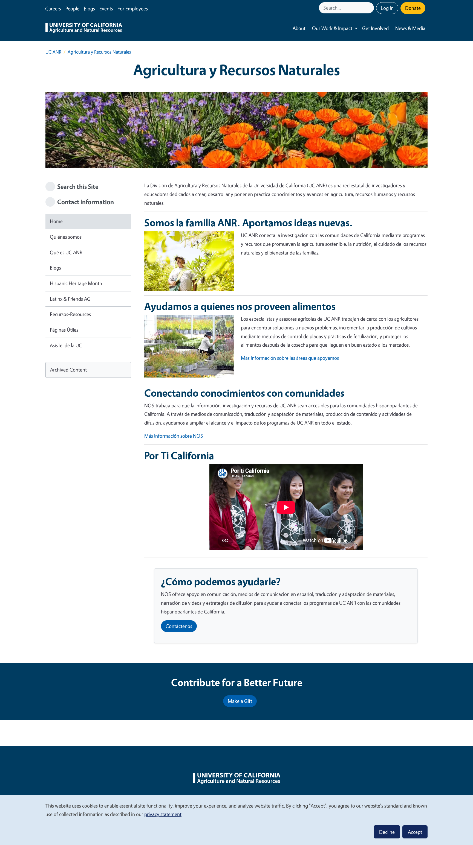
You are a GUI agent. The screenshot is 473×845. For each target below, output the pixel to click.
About (299, 28)
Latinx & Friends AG (70, 299)
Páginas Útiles (64, 329)
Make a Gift (240, 701)
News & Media (410, 28)
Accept (415, 832)
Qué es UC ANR (66, 252)
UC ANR (53, 52)
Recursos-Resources (70, 314)
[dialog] (236, 819)
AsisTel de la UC (66, 345)
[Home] (83, 28)
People (72, 8)
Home (56, 221)
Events (106, 8)
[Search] (370, 7)
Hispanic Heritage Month (76, 283)
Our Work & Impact (332, 28)
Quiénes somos (66, 236)
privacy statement (162, 814)
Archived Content (68, 369)
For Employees (132, 8)
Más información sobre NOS (173, 435)
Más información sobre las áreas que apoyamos (290, 358)
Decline (387, 832)
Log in (387, 8)
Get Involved (375, 28)
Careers (53, 8)
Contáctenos (179, 626)
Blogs (89, 8)
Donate (413, 8)
